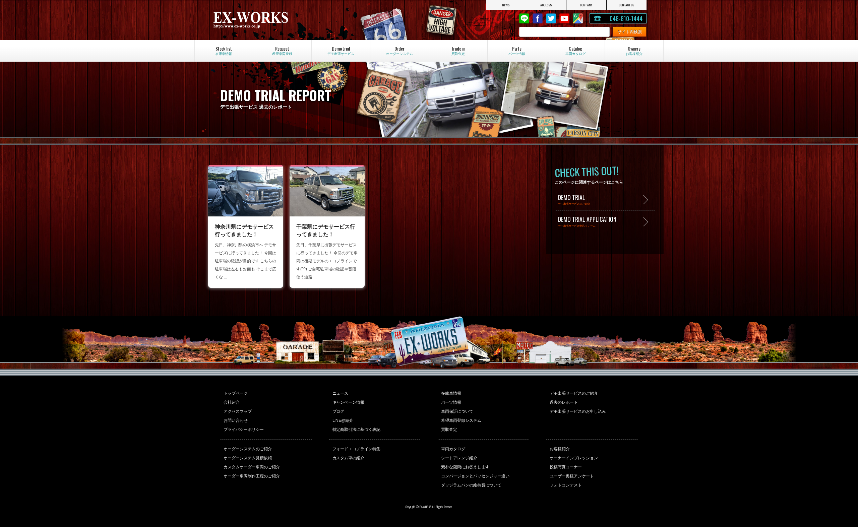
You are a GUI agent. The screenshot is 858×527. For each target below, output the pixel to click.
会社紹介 (232, 402)
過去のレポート (564, 402)
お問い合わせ (236, 420)
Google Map (578, 18)
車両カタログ (453, 449)
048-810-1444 (626, 18)
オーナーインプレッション (574, 458)
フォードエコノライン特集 (356, 449)
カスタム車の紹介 (348, 458)
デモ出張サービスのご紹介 (574, 393)
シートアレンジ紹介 (459, 458)
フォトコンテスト (566, 485)
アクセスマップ (238, 411)
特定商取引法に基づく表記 (356, 429)
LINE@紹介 (343, 420)
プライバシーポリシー (244, 429)
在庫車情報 (451, 393)
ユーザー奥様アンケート (572, 476)
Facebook (538, 18)
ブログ (338, 411)
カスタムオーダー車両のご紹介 (252, 467)
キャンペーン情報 (348, 402)
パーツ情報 (451, 402)
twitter (551, 18)
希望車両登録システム (461, 420)
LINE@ (524, 18)
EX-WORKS (276, 20)
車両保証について (457, 411)
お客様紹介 (560, 449)
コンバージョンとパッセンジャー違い (475, 476)
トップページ (236, 393)
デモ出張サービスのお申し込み (578, 411)
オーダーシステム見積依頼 (248, 458)
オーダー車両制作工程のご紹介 (252, 476)
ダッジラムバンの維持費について (471, 485)
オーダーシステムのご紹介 (248, 449)
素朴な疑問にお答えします (465, 467)
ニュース (340, 393)
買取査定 (449, 429)
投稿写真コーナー (566, 467)
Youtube (564, 18)
